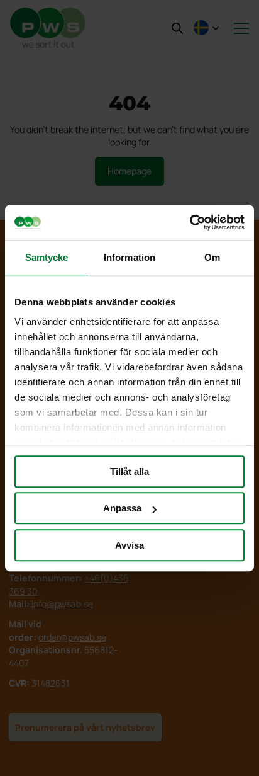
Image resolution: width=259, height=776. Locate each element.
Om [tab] (212, 257)
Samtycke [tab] (47, 257)
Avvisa (129, 545)
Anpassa (122, 508)
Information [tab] (129, 257)
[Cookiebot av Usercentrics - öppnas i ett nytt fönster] (190, 222)
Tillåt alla (129, 471)
